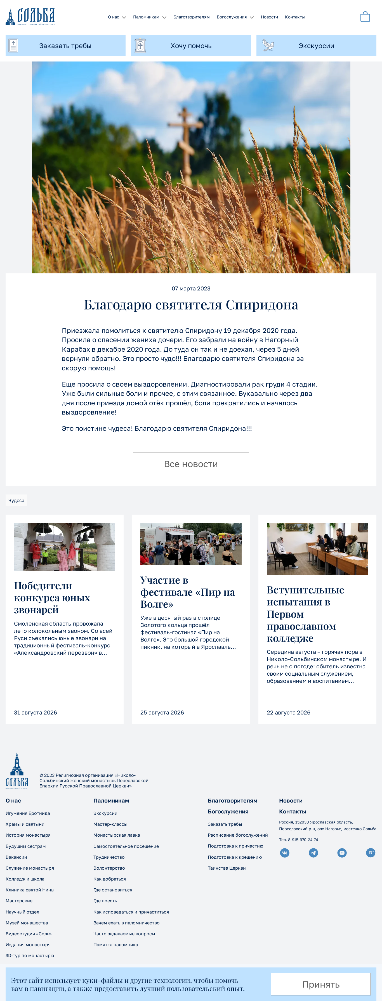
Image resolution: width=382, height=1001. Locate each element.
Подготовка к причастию (235, 846)
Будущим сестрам (26, 846)
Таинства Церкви (227, 868)
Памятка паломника (115, 944)
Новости (269, 16)
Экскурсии (105, 813)
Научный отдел (22, 912)
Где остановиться (112, 890)
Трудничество (109, 857)
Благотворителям (191, 16)
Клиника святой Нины (30, 890)
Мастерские (19, 900)
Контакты (295, 16)
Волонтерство (109, 868)
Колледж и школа (25, 879)
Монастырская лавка (116, 835)
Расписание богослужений (238, 835)
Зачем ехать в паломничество (126, 923)
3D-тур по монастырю (30, 955)
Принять (321, 984)
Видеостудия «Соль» (29, 933)
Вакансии (16, 857)
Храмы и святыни (25, 824)
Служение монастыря (30, 868)
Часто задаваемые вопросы (124, 933)
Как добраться (109, 879)
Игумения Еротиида (28, 813)
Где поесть (105, 900)
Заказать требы (225, 824)
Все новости (191, 463)
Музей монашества (27, 923)
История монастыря (28, 835)
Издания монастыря (28, 944)
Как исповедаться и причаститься (131, 912)
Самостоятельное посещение (126, 846)
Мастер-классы (110, 824)
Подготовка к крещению (235, 857)
